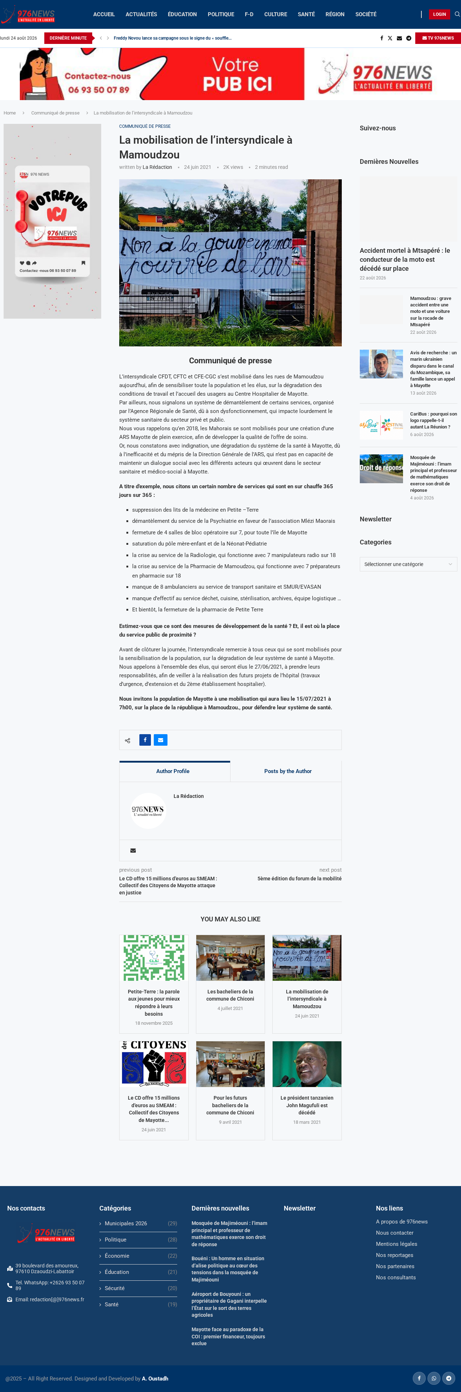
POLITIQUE (221, 14)
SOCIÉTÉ (365, 14)
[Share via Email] (160, 740)
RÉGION (335, 14)
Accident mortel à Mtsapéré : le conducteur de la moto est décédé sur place (405, 259)
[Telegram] (409, 38)
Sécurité (141, 1288)
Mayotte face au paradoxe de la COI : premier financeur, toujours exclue (228, 1336)
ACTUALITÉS (141, 14)
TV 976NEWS (440, 38)
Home (10, 113)
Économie (141, 1256)
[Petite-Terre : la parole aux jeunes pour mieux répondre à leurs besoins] (154, 958)
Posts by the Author (288, 771)
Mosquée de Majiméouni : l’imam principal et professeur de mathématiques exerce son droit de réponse (433, 474)
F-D (249, 14)
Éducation (141, 1272)
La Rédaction (157, 167)
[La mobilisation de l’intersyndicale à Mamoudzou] (307, 958)
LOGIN (439, 14)
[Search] (457, 14)
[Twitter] (390, 38)
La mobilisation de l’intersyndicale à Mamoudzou (307, 999)
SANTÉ (306, 14)
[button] (101, 38)
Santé (141, 1304)
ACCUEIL (104, 14)
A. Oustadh (155, 1378)
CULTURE (275, 14)
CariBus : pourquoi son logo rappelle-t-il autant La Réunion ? (433, 420)
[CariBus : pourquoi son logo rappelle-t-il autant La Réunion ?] (381, 425)
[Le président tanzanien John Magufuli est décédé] (307, 1064)
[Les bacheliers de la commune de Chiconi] (230, 958)
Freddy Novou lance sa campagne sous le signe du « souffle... (173, 38)
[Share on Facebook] (145, 740)
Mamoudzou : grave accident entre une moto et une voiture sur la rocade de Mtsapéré (430, 311)
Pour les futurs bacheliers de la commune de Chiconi (230, 1105)
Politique (141, 1239)
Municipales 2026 (141, 1223)
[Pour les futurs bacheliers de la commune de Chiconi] (230, 1064)
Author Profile (172, 771)
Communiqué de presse (55, 113)
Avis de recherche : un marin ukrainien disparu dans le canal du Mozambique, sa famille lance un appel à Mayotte (433, 369)
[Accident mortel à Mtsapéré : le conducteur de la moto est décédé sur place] (408, 209)
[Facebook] (382, 38)
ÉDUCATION (182, 14)
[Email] (399, 38)
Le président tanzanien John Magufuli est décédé (307, 1105)
